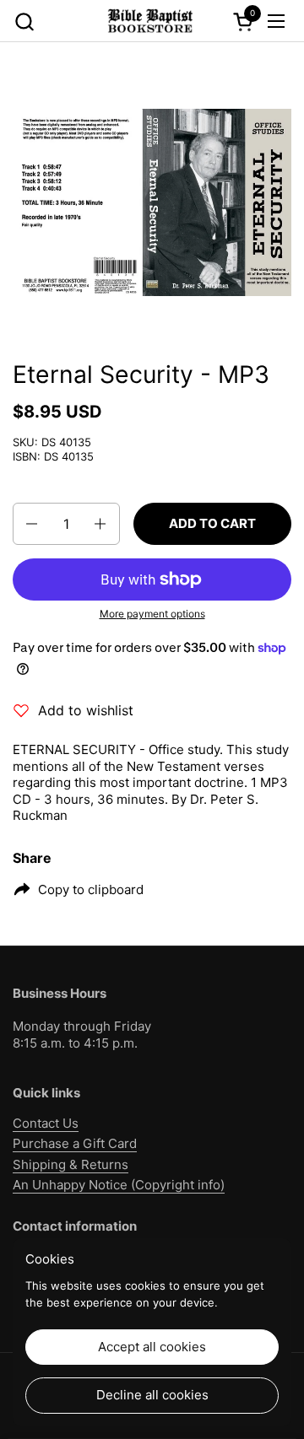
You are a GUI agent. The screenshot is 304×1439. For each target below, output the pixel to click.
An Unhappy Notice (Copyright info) (119, 1185)
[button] (24, 21)
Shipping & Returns (70, 1164)
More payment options (152, 613)
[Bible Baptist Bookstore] (149, 21)
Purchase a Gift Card (75, 1143)
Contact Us (46, 1123)
